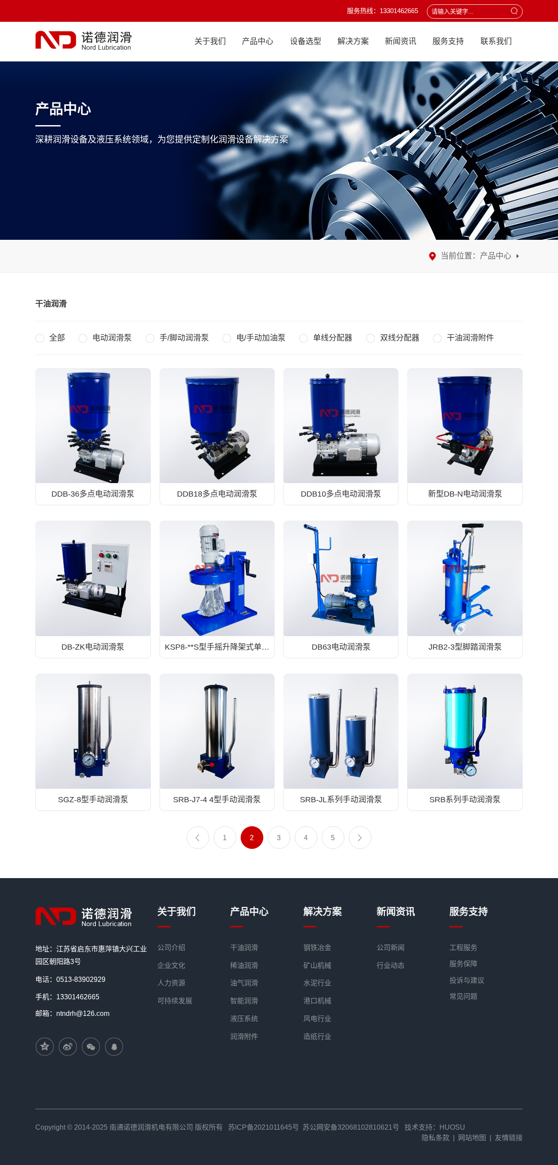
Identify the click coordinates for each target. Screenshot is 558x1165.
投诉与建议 (466, 980)
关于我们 (210, 41)
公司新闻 (391, 947)
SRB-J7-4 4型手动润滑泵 (217, 799)
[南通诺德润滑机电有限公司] (85, 40)
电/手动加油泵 (261, 338)
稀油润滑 (244, 965)
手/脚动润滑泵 (184, 338)
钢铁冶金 (317, 947)
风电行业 (317, 1018)
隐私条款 (435, 1137)
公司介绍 (171, 947)
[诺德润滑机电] (85, 916)
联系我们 (496, 41)
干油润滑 (244, 947)
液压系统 (244, 1018)
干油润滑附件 (470, 338)
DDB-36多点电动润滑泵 (92, 494)
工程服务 (463, 947)
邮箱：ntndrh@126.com (72, 1013)
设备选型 (305, 41)
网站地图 (472, 1137)
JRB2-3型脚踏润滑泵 (465, 647)
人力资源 (171, 983)
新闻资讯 (400, 41)
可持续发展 (174, 1001)
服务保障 (463, 963)
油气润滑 (244, 983)
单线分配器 (332, 338)
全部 (57, 338)
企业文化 (171, 965)
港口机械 (317, 1001)
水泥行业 (317, 983)
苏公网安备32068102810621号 (351, 1127)
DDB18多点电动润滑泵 (217, 494)
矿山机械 (317, 965)
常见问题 (463, 996)
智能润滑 (244, 1001)
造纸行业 (317, 1036)
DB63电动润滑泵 (341, 647)
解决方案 (353, 41)
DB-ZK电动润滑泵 (92, 647)
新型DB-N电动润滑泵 (465, 494)
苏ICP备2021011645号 (263, 1127)
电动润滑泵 (112, 338)
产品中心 (257, 41)
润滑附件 (244, 1036)
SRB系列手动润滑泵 (464, 799)
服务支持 (448, 41)
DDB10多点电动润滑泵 (341, 494)
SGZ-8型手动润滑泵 (93, 799)
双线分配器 (399, 338)
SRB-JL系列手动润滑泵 (341, 799)
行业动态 (391, 965)
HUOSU (452, 1127)
